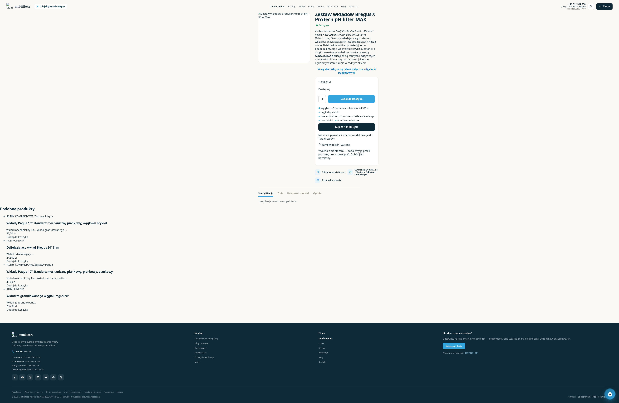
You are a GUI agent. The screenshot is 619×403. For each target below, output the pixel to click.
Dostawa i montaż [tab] (298, 193)
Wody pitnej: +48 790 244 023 (25, 365)
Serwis (320, 6)
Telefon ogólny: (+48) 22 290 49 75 (28, 369)
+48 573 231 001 (470, 352)
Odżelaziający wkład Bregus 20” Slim (32, 247)
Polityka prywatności (34, 392)
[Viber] (53, 377)
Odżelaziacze (201, 347)
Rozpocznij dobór (454, 346)
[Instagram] (30, 377)
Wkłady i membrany (204, 357)
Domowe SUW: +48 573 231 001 (26, 357)
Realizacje (332, 6)
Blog (343, 6)
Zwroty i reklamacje (73, 392)
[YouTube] (22, 377)
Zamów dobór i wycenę (335, 145)
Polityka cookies (53, 392)
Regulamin (16, 392)
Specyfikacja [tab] (265, 193)
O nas (311, 6)
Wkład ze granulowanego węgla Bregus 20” (37, 296)
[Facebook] (15, 377)
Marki (302, 6)
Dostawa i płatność (93, 392)
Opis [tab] (280, 193)
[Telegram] (46, 377)
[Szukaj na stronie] (591, 6)
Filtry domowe (201, 343)
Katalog (291, 6)
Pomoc (120, 392)
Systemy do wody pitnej (206, 338)
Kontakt (353, 6)
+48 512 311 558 (23, 351)
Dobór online (277, 6)
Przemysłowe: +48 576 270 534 (26, 361)
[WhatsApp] (61, 377)
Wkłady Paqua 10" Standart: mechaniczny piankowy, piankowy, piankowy (59, 272)
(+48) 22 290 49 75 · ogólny (573, 7)
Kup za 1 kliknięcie (346, 127)
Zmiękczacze (200, 352)
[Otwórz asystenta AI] (610, 394)
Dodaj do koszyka (351, 99)
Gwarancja (109, 392)
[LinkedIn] (38, 377)
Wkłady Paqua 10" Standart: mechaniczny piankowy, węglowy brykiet (56, 223)
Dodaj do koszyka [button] (17, 237)
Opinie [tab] (317, 193)
